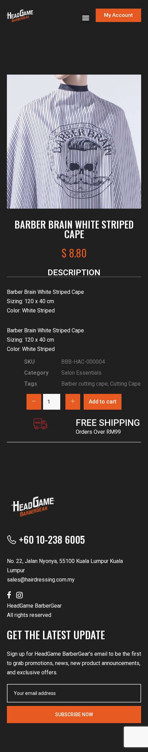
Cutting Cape (125, 383)
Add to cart (102, 401)
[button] (85, 17)
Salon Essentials (81, 372)
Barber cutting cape (84, 383)
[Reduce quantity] (34, 402)
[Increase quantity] (72, 402)
